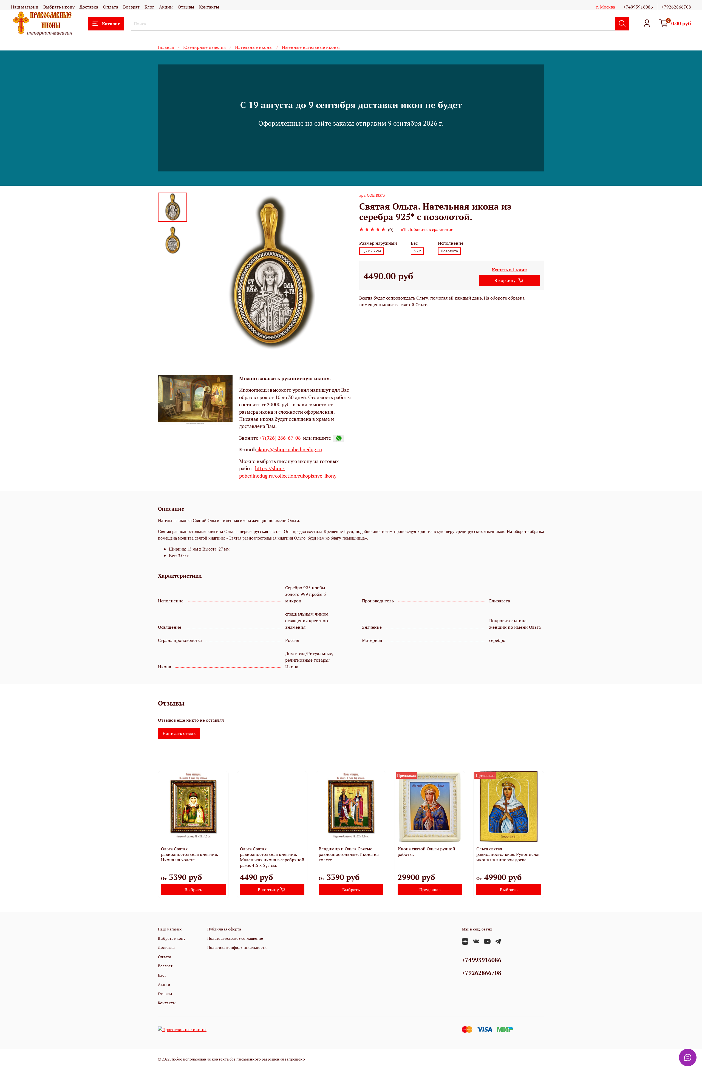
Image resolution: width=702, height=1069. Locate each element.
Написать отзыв (179, 733)
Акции (166, 7)
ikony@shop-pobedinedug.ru (289, 449)
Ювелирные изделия (204, 47)
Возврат (131, 7)
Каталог (111, 24)
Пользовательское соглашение (235, 938)
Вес (414, 243)
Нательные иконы (254, 47)
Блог (149, 7)
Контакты (209, 7)
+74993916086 (638, 7)
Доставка (89, 7)
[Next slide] (340, 273)
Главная (166, 47)
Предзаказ (430, 890)
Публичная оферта (224, 929)
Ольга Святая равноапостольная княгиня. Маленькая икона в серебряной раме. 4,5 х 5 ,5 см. (272, 857)
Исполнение (450, 243)
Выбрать (193, 890)
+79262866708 (676, 7)
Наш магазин (24, 7)
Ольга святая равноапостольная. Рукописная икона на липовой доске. (508, 854)
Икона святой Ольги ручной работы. (426, 851)
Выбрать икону (59, 7)
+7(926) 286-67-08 (280, 438)
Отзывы (186, 7)
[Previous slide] (200, 273)
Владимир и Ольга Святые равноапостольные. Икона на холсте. (349, 854)
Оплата (110, 7)
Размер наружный (378, 243)
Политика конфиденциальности (237, 947)
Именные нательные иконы (311, 47)
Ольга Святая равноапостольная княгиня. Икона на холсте (189, 854)
